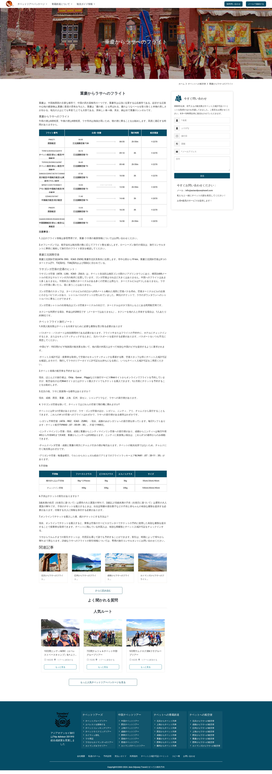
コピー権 (176, 756)
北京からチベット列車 (165, 721)
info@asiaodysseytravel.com (199, 190)
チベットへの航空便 (197, 84)
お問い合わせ (189, 756)
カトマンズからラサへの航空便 (204, 746)
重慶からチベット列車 (165, 739)
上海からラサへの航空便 (201, 731)
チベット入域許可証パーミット (155, 756)
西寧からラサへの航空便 (201, 742)
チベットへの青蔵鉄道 (166, 714)
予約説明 (107, 756)
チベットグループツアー (94, 721)
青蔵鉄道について (62, 4)
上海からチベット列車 (165, 724)
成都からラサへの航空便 (201, 724)
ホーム (182, 84)
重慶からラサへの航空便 (201, 739)
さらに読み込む (103, 590)
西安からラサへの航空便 (201, 735)
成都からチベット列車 (165, 735)
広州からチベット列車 (165, 728)
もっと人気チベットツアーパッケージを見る (103, 682)
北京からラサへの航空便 (201, 721)
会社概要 (81, 756)
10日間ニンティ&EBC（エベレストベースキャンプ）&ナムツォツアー (59, 655)
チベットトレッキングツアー (96, 728)
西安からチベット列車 (165, 731)
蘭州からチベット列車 (165, 746)
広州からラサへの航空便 (201, 728)
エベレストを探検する (93, 724)
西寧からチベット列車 (165, 742)
